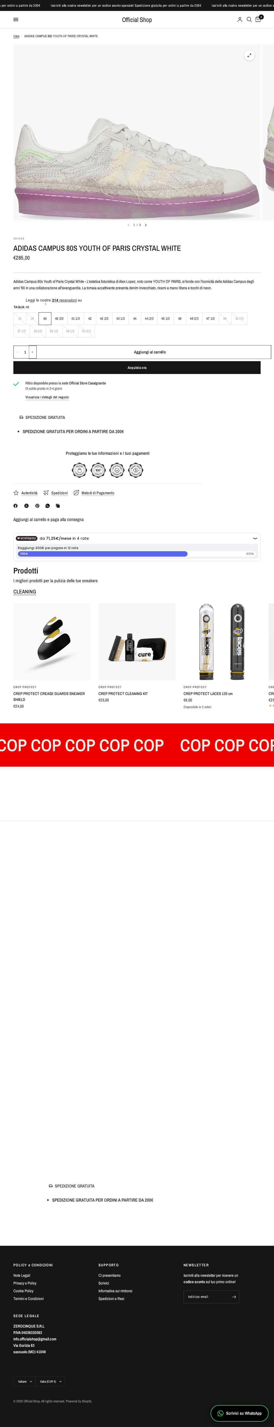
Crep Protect (25, 687)
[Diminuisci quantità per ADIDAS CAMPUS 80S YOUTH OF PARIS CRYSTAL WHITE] (18, 352)
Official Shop (137, 19)
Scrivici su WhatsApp (244, 1413)
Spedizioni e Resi (111, 1298)
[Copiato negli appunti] (59, 506)
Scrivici (103, 1283)
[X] (27, 506)
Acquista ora (137, 367)
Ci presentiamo (109, 1275)
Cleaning (24, 591)
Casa (16, 36)
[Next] (145, 225)
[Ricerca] (249, 19)
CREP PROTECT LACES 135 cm (208, 693)
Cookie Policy (23, 1291)
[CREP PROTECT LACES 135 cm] (222, 641)
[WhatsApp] (48, 506)
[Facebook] (16, 506)
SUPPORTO (108, 1265)
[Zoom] (249, 55)
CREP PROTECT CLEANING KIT (123, 693)
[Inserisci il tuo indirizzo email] (234, 1296)
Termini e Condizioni (28, 1298)
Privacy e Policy (24, 1283)
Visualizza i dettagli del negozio (47, 397)
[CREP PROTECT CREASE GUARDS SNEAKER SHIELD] (51, 641)
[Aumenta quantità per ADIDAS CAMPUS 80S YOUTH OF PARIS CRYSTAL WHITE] (32, 352)
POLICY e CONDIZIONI (33, 1265)
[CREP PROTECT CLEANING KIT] (137, 641)
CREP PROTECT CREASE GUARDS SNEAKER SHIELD (49, 697)
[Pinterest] (38, 506)
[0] (257, 19)
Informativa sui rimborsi (115, 1291)
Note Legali (21, 1275)
